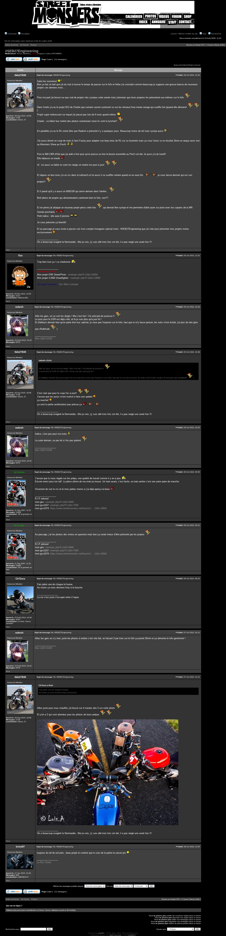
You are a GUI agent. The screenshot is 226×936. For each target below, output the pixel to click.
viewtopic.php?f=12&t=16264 (83, 274)
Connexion (12, 34)
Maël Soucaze (115, 935)
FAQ (204, 34)
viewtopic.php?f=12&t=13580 (85, 278)
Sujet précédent (180, 65)
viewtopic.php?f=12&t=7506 (64, 505)
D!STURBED (56, 54)
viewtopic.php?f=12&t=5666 (59, 502)
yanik (34, 54)
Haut (8, 250)
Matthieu (27, 54)
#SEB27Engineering (21, 51)
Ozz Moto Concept (68, 284)
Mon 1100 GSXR (43, 338)
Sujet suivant (194, 65)
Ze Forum (24, 45)
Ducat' (19, 54)
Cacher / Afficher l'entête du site (184, 34)
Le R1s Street (44, 862)
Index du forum (11, 45)
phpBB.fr (132, 935)
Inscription (25, 34)
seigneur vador (43, 54)
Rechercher (215, 34)
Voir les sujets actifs (43, 41)
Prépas (34, 45)
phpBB (101, 933)
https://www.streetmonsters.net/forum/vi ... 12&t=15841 (78, 508)
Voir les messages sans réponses (19, 41)
